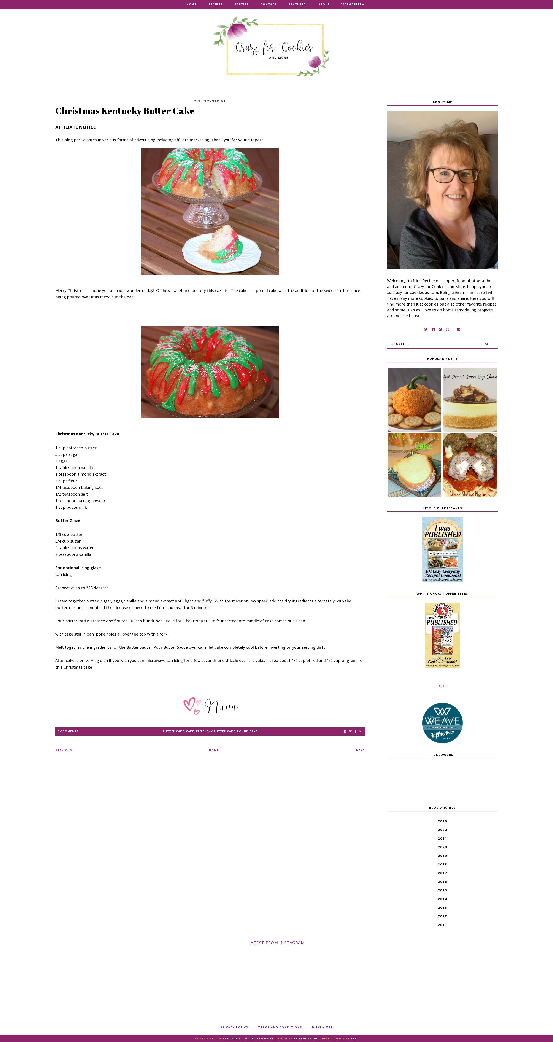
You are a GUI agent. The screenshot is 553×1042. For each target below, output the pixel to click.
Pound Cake (247, 731)
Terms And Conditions (280, 1027)
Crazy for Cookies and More (248, 1038)
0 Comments (67, 731)
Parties (241, 4)
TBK (354, 1038)
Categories (351, 4)
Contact (269, 4)
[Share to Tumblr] (355, 731)
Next (360, 750)
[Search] (487, 344)
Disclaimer (322, 1027)
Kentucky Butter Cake (215, 731)
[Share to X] (350, 731)
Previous (63, 750)
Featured (297, 4)
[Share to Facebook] (345, 731)
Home (191, 4)
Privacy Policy (234, 1027)
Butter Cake (173, 731)
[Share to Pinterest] (360, 731)
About (324, 4)
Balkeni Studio (306, 1038)
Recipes (215, 4)
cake (190, 731)
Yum (442, 685)
